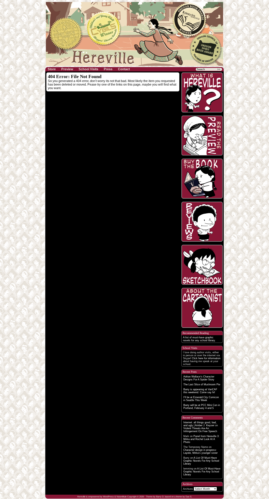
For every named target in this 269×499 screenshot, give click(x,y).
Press (108, 69)
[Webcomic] (202, 135)
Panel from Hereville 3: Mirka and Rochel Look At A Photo (201, 439)
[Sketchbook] (202, 265)
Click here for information (206, 358)
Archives (188, 488)
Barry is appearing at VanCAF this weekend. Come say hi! (200, 391)
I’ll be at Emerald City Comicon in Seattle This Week (201, 399)
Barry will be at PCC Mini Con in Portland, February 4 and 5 (201, 407)
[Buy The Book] (202, 179)
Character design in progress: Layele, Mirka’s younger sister (200, 451)
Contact (124, 69)
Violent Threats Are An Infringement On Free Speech (200, 430)
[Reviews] (202, 222)
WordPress (108, 496)
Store (52, 69)
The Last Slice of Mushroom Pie (201, 384)
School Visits (88, 69)
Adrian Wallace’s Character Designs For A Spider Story (198, 378)
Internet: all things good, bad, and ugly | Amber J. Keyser (200, 424)
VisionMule (121, 496)
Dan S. (189, 496)
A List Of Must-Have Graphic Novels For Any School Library (201, 460)
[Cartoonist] (202, 308)
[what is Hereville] (202, 92)
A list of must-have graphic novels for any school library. (199, 339)
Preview (67, 69)
